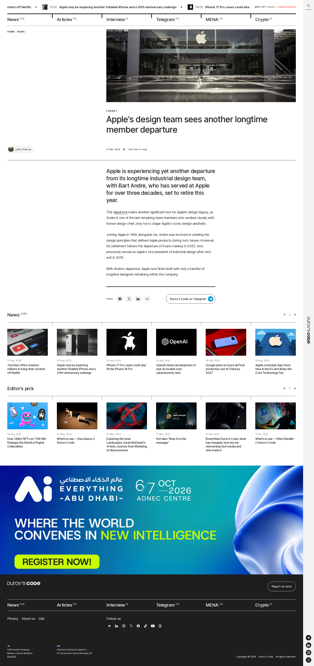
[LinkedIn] (308, 645)
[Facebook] (120, 299)
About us (28, 618)
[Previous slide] (285, 314)
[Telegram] (308, 638)
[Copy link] (147, 299)
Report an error (281, 586)
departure (120, 212)
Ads (42, 618)
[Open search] (308, 6)
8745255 (11, 656)
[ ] (111, 110)
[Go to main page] (308, 333)
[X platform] (308, 660)
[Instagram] (308, 652)
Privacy (12, 618)
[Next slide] (294, 314)
